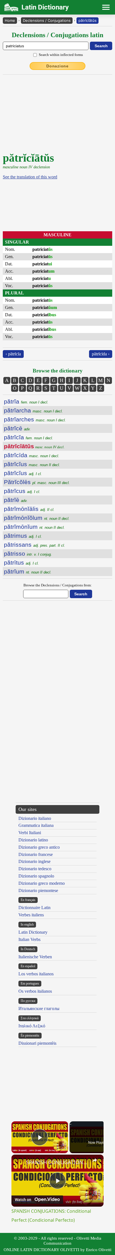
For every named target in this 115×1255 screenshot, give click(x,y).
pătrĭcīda (31, 455)
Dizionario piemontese (38, 890)
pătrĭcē (17, 428)
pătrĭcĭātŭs (87, 20)
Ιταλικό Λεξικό (31, 1025)
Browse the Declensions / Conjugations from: (57, 585)
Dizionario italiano (34, 818)
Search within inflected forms (61, 55)
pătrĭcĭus (32, 464)
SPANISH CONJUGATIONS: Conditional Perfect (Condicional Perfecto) (57, 1162)
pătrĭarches (35, 419)
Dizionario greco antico (39, 847)
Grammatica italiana (36, 825)
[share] (94, 1160)
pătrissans (34, 544)
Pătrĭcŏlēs (37, 482)
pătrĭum (27, 571)
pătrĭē (16, 500)
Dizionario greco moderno (41, 883)
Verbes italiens (31, 914)
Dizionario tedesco (34, 868)
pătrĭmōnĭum (34, 526)
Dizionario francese (35, 854)
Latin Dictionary (32, 932)
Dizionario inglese (34, 861)
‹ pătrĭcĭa (13, 354)
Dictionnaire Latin (34, 907)
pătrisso (28, 553)
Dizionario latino (33, 840)
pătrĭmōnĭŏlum (37, 518)
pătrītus (21, 562)
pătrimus (23, 535)
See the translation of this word (30, 176)
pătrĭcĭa (28, 437)
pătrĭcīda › (100, 354)
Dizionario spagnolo (36, 876)
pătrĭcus (22, 491)
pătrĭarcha (33, 410)
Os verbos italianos (35, 991)
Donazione (57, 66)
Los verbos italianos (36, 973)
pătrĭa (26, 401)
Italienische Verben (35, 956)
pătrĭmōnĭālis (29, 509)
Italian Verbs (29, 939)
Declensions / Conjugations (47, 20)
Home (10, 20)
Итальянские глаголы (38, 1008)
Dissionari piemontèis (37, 1043)
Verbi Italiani (29, 832)
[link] (19, 1162)
